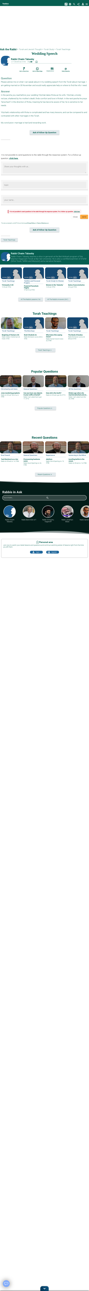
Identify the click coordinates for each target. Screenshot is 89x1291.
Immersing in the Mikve (77, 455)
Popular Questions (44, 371)
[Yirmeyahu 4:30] (11, 279)
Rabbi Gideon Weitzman (10, 337)
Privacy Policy (31, 223)
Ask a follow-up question (46, 132)
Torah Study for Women (55, 281)
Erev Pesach (5, 455)
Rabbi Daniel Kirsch (52, 339)
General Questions (30, 389)
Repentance (50, 455)
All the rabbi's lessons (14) (32, 299)
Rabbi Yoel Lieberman (31, 397)
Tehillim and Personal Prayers (32, 282)
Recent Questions (44, 437)
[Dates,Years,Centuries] (77, 279)
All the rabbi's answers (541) (58, 299)
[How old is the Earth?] (56, 387)
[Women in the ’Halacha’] (55, 279)
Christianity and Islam (9, 389)
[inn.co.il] (66, 4)
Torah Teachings (10, 240)
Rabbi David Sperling (30, 463)
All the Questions (75, 389)
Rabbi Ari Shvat (6, 395)
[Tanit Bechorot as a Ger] (10, 453)
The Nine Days (29, 331)
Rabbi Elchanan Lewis (31, 337)
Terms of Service (41, 223)
